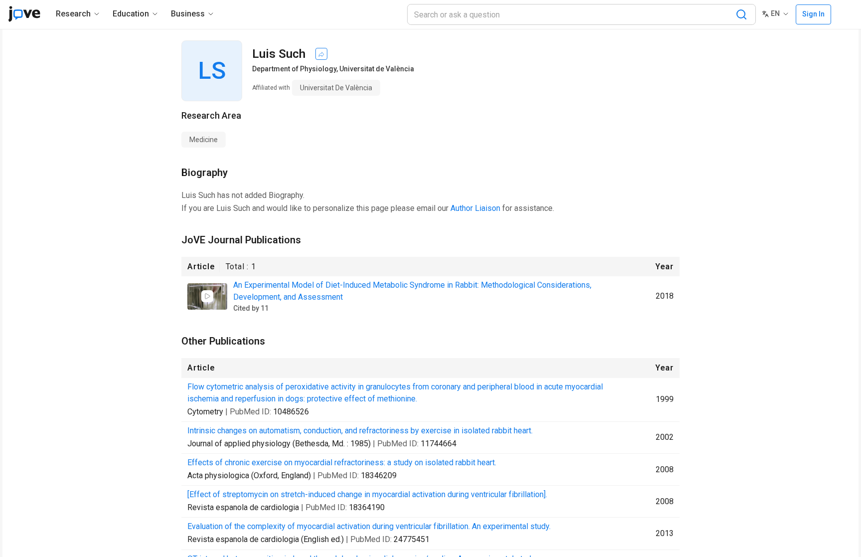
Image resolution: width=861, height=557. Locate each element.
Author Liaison (475, 208)
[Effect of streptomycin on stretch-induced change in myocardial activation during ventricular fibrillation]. (367, 494)
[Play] (207, 296)
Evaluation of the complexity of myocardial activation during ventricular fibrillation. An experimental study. (369, 526)
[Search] (741, 14)
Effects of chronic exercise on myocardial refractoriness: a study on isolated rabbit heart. (341, 462)
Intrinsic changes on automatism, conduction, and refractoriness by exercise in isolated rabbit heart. (360, 430)
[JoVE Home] (24, 14)
